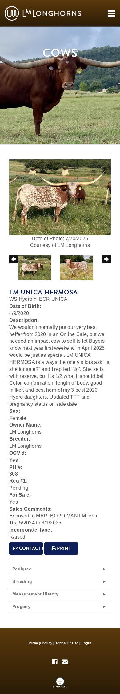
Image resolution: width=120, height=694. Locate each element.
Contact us (30, 548)
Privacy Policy (40, 643)
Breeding (22, 581)
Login (87, 643)
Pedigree (21, 568)
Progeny (21, 606)
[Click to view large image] (60, 197)
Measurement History (35, 593)
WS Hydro (20, 299)
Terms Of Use (66, 643)
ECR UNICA (53, 299)
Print (63, 548)
